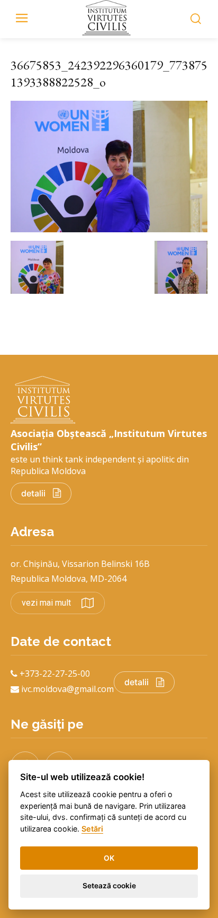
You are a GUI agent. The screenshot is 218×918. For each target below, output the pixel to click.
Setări (92, 828)
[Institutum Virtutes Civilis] (109, 18)
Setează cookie (109, 885)
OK (109, 858)
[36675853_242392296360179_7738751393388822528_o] (109, 229)
